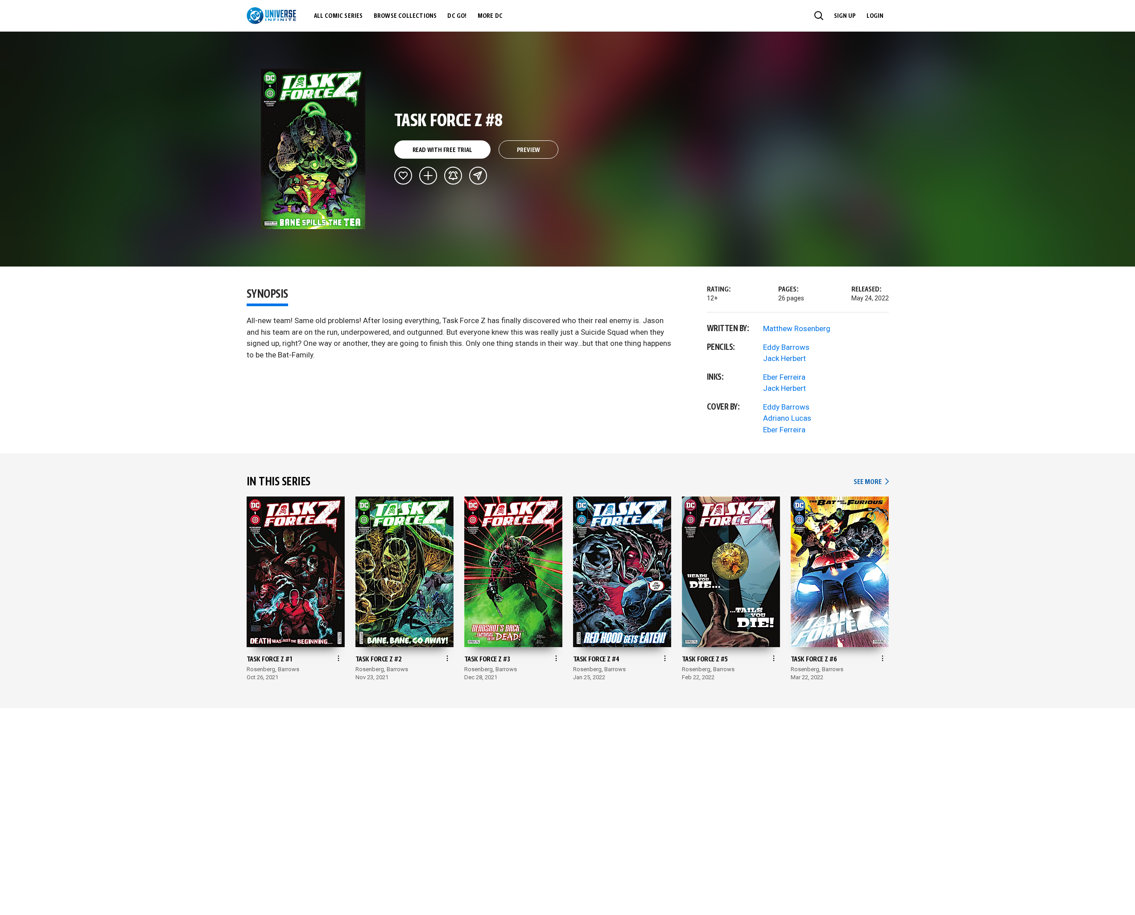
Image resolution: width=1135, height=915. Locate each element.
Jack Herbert (784, 358)
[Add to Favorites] (403, 176)
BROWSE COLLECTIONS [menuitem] (405, 16)
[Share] (478, 176)
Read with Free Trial (442, 150)
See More (871, 482)
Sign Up (845, 16)
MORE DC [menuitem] (490, 16)
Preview (529, 150)
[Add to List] (428, 176)
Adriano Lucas (787, 418)
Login (875, 16)
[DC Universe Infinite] (271, 16)
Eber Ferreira (784, 377)
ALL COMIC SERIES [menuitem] (338, 16)
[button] (818, 15)
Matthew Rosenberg (796, 328)
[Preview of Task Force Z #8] (313, 149)
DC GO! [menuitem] (456, 16)
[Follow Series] (453, 176)
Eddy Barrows (786, 347)
